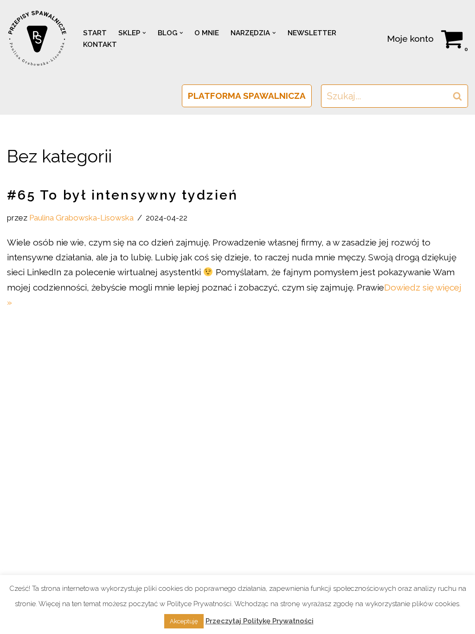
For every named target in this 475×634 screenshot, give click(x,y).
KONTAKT (100, 44)
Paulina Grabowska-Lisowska (81, 217)
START (95, 33)
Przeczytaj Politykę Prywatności (259, 621)
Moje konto (410, 38)
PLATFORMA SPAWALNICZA (247, 96)
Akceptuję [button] (184, 621)
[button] (144, 33)
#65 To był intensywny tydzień (122, 195)
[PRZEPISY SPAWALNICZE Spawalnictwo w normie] (37, 38)
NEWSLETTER (312, 33)
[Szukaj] (457, 96)
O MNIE (206, 33)
